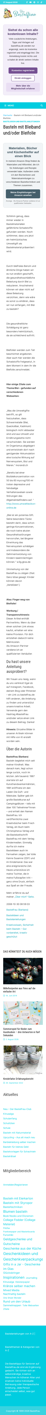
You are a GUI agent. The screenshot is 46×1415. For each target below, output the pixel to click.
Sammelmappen (12, 1305)
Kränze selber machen (19, 1286)
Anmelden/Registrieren (15, 1184)
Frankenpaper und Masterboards (19, 1231)
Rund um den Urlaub (16, 1301)
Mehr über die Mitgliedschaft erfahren (23, 87)
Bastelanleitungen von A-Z (19, 1333)
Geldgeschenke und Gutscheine (17, 1241)
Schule (6, 1128)
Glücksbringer (11, 1272)
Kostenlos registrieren (23, 70)
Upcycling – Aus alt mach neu (19, 1137)
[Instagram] (38, 2)
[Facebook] (27, 2)
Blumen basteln (15, 1211)
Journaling (31, 1277)
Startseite (7, 115)
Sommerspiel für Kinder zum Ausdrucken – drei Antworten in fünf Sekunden (21, 1032)
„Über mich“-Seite (24, 896)
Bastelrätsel (9, 1156)
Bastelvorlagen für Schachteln (19, 1151)
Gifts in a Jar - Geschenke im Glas (21, 1266)
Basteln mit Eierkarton (18, 1198)
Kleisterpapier (22, 1282)
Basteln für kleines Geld (15, 1146)
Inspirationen (14, 1277)
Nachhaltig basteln (14, 1293)
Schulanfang (10, 1118)
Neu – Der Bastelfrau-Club (17, 1109)
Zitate (6, 1309)
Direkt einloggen (23, 78)
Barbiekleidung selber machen (19, 1142)
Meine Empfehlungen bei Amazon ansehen (23, 193)
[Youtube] (31, 2)
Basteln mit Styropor (18, 1203)
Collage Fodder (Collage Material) (19, 1222)
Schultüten (9, 1123)
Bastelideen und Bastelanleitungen (21, 121)
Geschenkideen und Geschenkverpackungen (24, 1256)
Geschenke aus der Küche (22, 1248)
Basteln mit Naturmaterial (17, 1132)
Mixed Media (11, 1290)
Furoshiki (8, 1235)
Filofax (6, 1228)
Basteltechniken (13, 1207)
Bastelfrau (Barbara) (17, 909)
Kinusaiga (8, 1113)
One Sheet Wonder (12, 1298)
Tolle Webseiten (30, 1305)
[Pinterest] (35, 2)
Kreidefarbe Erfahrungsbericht (18, 1078)
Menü (10, 105)
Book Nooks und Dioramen (18, 1215)
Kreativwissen (13, 925)
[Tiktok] (41, 2)
